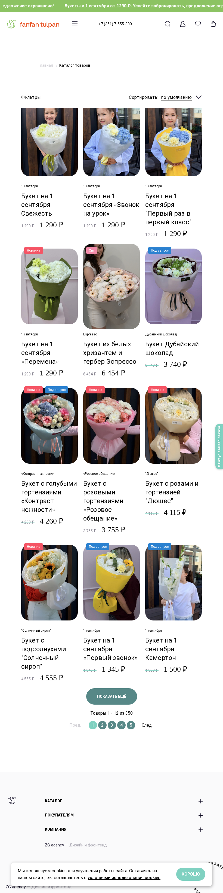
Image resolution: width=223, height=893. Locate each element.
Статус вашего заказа (219, 446)
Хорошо (191, 874)
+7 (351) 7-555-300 (115, 24)
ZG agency (76, 845)
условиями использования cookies (124, 877)
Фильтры (31, 97)
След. (147, 725)
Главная (46, 65)
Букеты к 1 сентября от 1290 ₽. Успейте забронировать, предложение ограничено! (124, 5)
